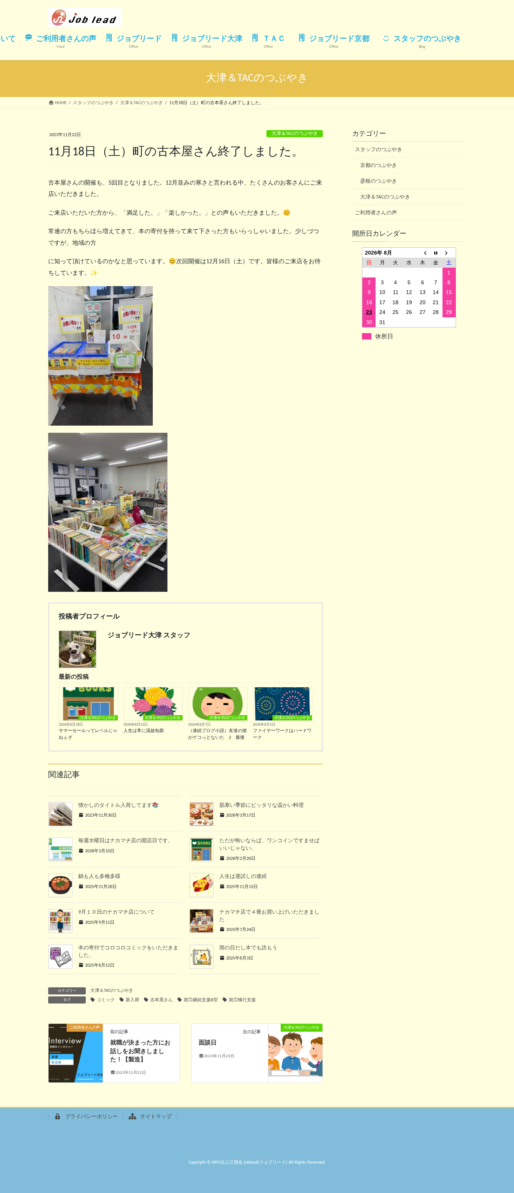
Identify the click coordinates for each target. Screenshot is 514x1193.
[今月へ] (436, 252)
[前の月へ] (422, 252)
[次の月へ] (449, 252)
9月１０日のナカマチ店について (116, 912)
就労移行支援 (242, 1000)
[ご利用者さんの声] (76, 1052)
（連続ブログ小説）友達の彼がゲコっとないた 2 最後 (217, 734)
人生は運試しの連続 (243, 876)
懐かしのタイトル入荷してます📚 (118, 805)
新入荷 (132, 1000)
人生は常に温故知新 (143, 731)
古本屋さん (161, 1000)
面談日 (208, 1043)
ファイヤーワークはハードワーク (282, 734)
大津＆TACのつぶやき (294, 133)
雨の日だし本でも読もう (248, 948)
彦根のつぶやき (378, 181)
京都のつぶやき (378, 165)
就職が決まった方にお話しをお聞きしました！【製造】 (140, 1051)
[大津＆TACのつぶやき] (295, 1052)
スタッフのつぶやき (378, 150)
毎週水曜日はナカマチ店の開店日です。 (125, 841)
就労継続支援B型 (201, 1000)
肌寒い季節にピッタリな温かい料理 (261, 805)
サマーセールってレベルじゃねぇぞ (88, 734)
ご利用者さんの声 (376, 213)
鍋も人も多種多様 (99, 876)
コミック (106, 1000)
